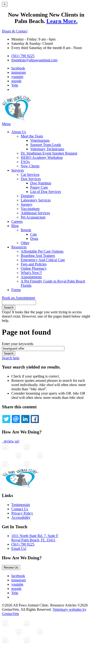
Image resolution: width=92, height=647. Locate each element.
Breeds (26, 230)
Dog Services (31, 179)
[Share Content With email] (16, 419)
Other (25, 243)
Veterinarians (40, 140)
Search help (10, 358)
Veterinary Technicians (47, 149)
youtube (17, 77)
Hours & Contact (14, 31)
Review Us (11, 567)
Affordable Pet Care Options (42, 251)
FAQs (25, 162)
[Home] (16, 120)
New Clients (30, 166)
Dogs (34, 239)
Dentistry (27, 196)
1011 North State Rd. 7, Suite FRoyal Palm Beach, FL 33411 (34, 538)
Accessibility (20, 517)
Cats (33, 234)
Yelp (14, 85)
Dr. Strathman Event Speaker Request (49, 153)
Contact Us (19, 509)
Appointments (31, 277)
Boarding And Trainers (38, 256)
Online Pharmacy (34, 268)
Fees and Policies (33, 264)
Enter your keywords (17, 344)
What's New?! (31, 273)
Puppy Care (39, 187)
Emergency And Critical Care (43, 260)
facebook (18, 68)
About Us (18, 132)
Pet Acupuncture (33, 217)
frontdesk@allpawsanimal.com (34, 60)
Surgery (27, 204)
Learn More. (62, 21)
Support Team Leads (45, 145)
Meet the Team (32, 136)
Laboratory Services (36, 200)
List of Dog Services (45, 192)
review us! (11, 441)
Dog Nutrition (40, 183)
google (16, 81)
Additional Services (35, 213)
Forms (16, 290)
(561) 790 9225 (22, 56)
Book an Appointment (18, 298)
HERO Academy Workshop (42, 157)
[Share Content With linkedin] (25, 419)
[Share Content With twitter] (6, 419)
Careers (17, 221)
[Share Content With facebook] (35, 419)
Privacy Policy (22, 513)
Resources (19, 247)
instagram (18, 72)
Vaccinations (30, 209)
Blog (15, 226)
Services (17, 170)
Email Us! (18, 549)
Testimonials (20, 505)
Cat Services (30, 175)
